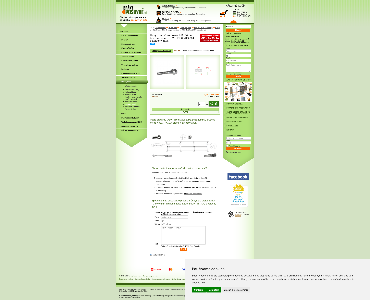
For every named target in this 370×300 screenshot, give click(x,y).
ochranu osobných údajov (183, 296)
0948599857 (159, 289)
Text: (227, 63)
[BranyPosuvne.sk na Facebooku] (238, 177)
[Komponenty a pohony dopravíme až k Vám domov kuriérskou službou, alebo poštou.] (158, 13)
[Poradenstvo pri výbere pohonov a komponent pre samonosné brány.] (158, 7)
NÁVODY (165, 19)
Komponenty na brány (151, 276)
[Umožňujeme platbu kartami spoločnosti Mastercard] (170, 269)
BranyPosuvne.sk (135, 276)
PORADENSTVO (168, 6)
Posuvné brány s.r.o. (141, 289)
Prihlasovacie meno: (234, 136)
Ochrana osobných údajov (160, 279)
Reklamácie (176, 279)
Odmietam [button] (214, 290)
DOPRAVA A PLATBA (171, 12)
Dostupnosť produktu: (161, 51)
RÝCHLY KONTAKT (234, 34)
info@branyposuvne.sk (193, 194)
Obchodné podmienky (142, 279)
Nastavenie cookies (126, 279)
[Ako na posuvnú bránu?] (238, 101)
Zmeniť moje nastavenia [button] (236, 290)
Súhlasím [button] (199, 290)
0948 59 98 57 (236, 37)
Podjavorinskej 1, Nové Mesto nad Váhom (240, 41)
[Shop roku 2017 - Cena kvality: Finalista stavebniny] (238, 214)
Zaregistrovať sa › (233, 152)
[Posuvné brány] (135, 12)
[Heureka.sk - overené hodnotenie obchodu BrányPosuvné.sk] (238, 207)
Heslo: (228, 140)
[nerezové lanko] (185, 144)
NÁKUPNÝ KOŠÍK (235, 5)
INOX (152, 44)
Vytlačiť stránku (159, 255)
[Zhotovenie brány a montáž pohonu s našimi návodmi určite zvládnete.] (158, 20)
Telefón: (229, 58)
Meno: (228, 49)
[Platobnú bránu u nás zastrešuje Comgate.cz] (156, 269)
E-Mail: (228, 53)
